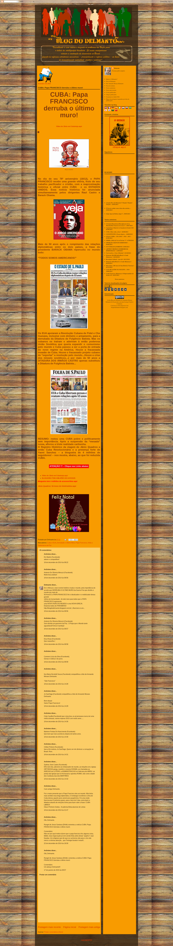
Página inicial (69, 927)
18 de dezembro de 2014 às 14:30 (56, 721)
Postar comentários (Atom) (53, 932)
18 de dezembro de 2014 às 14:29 (56, 706)
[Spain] (116, 108)
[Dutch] (123, 108)
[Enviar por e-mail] (69, 540)
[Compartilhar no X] (73, 540)
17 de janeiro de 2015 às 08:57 (55, 870)
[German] (113, 108)
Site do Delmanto (111, 81)
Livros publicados (111, 92)
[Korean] (109, 110)
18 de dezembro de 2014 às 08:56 (56, 578)
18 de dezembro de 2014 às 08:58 (56, 644)
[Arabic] (113, 110)
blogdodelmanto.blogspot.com (119, 307)
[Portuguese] (130, 108)
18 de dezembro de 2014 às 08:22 (56, 562)
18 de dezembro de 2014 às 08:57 (56, 629)
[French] (109, 108)
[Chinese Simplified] (116, 110)
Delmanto (47, 585)
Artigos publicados (111, 94)
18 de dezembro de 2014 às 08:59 (56, 662)
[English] (106, 108)
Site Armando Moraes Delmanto (114, 83)
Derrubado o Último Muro (66, 543)
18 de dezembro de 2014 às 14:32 (56, 779)
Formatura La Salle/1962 (113, 97)
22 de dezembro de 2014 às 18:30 (56, 843)
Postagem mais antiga (89, 927)
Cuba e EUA (51, 543)
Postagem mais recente (49, 927)
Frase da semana (110, 86)
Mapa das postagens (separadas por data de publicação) (117, 100)
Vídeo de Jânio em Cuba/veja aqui (69, 126)
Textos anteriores (110, 88)
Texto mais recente (111, 90)
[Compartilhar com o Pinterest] (77, 540)
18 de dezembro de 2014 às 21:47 (56, 810)
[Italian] (120, 108)
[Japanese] (106, 110)
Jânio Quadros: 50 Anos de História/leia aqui (57, 486)
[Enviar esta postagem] (65, 539)
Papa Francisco (81, 543)
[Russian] (127, 108)
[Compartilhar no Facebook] (75, 540)
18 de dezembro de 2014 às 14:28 (56, 684)
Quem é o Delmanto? (111, 79)
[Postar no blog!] (71, 540)
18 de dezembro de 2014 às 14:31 (56, 754)
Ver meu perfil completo (118, 71)
